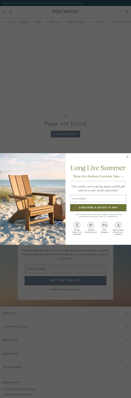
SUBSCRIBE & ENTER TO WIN (98, 207)
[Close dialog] (127, 157)
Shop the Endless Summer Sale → (98, 176)
